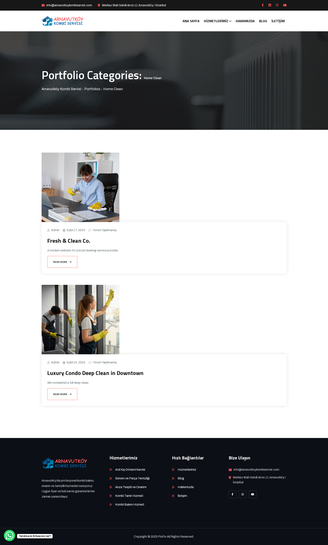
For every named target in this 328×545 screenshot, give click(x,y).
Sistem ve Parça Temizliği (132, 478)
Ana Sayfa (191, 21)
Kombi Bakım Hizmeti (129, 504)
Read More (60, 262)
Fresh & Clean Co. (68, 240)
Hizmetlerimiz (216, 21)
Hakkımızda (245, 21)
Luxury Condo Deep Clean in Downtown (95, 373)
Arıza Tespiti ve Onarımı (130, 487)
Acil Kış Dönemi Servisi (130, 469)
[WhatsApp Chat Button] (9, 535)
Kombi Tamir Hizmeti (129, 495)
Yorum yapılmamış (105, 230)
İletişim (278, 21)
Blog (263, 21)
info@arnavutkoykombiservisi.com (69, 5)
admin (55, 230)
